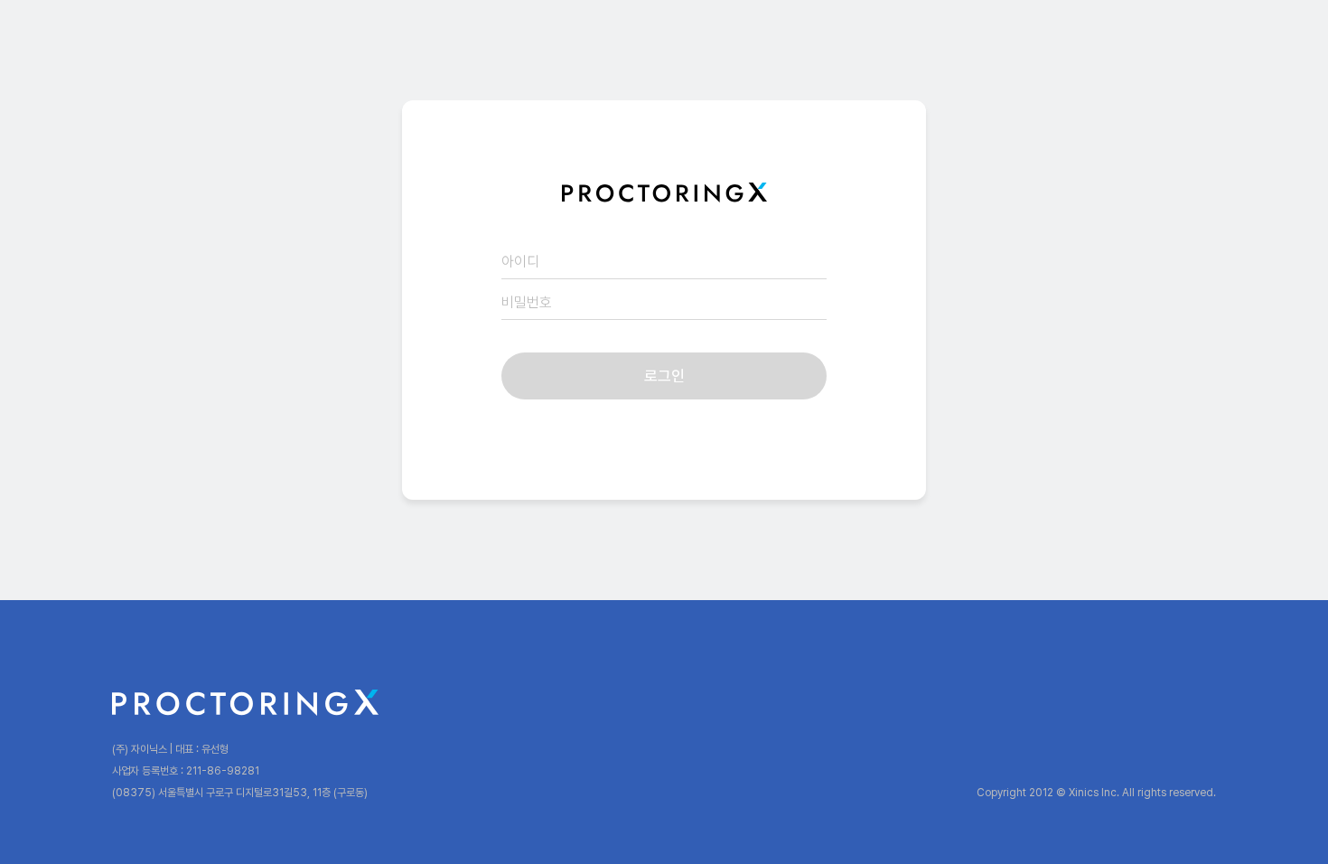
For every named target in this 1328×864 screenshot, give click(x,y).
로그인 (664, 376)
